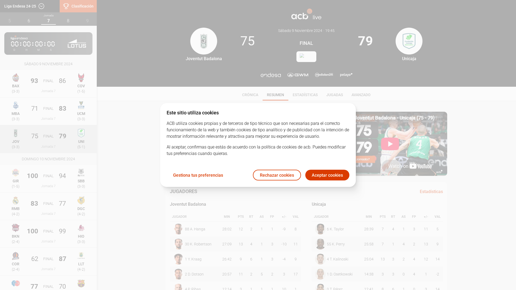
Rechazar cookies (277, 175)
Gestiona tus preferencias (198, 175)
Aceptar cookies (327, 175)
